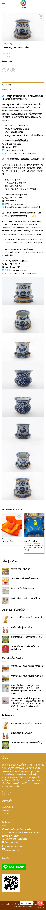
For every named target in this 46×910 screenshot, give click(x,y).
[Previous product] (8, 55)
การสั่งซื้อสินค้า (8, 807)
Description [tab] (6, 85)
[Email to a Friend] (9, 70)
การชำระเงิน (7, 810)
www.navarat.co (19, 150)
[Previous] (1, 534)
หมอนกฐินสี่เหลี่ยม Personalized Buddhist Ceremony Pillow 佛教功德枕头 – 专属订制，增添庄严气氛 (33, 545)
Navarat (18, 846)
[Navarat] (23, 4)
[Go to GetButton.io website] (40, 907)
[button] (3, 4)
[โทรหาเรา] (9, 793)
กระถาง (7, 65)
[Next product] (4, 55)
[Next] (44, 534)
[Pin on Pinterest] (13, 70)
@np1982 (16, 850)
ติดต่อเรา (5, 813)
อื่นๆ (10, 43)
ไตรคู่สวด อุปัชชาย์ (8, 541)
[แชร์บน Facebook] (4, 70)
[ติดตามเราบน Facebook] (4, 793)
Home (4, 43)
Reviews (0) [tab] (6, 90)
